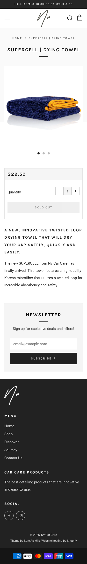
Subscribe (41, 358)
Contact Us (13, 458)
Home (17, 38)
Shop (8, 434)
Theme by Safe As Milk (25, 540)
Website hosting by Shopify (59, 540)
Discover (11, 442)
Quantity (14, 192)
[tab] (38, 153)
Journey (10, 450)
